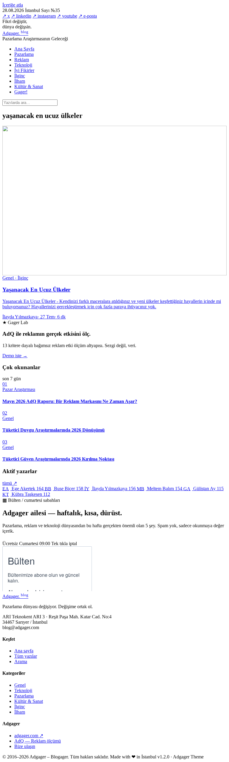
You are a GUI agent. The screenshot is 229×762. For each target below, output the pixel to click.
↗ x (6, 16)
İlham (19, 81)
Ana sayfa (23, 650)
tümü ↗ (9, 483)
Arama (20, 661)
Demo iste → (14, 355)
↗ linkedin (21, 16)
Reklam (21, 59)
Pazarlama (24, 54)
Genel (20, 685)
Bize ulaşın (24, 746)
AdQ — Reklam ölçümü (37, 740)
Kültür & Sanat (28, 86)
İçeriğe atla (12, 4)
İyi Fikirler (24, 70)
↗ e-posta (87, 16)
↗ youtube (67, 16)
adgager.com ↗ (28, 735)
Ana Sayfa (24, 48)
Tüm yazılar (25, 656)
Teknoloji (23, 65)
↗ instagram (44, 16)
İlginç (19, 75)
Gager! (20, 91)
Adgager (15, 33)
